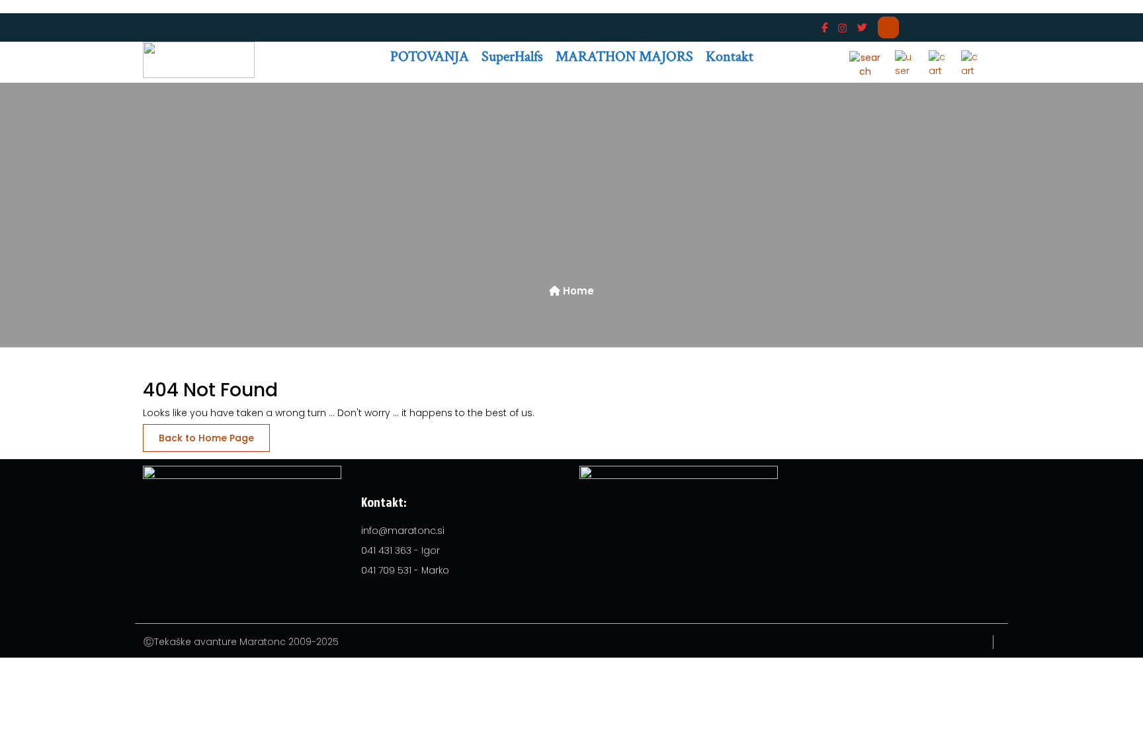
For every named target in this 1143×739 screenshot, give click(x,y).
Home (577, 291)
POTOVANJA (429, 56)
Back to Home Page (206, 438)
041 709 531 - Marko (405, 570)
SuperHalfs (512, 56)
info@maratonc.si (402, 530)
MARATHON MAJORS (624, 56)
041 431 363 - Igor (400, 550)
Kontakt (729, 56)
